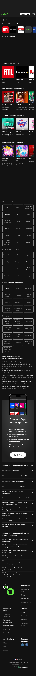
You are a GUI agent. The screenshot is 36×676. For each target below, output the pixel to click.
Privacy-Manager (8, 633)
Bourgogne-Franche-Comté (18, 321)
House (7, 228)
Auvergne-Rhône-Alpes (7, 321)
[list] (18, 29)
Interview (7, 276)
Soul (18, 242)
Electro (7, 214)
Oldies (18, 221)
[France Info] (13, 29)
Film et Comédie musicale (7, 242)
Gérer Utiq (6, 629)
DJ (7, 269)
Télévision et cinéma (18, 309)
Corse (18, 328)
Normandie (28, 335)
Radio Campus (28, 269)
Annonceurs (25, 598)
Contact (23, 612)
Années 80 (28, 221)
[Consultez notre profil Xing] (27, 645)
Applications (25, 616)
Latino (18, 235)
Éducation (18, 295)
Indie (18, 228)
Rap (28, 214)
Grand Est (28, 328)
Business (18, 288)
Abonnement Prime (25, 624)
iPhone (5, 643)
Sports (28, 255)
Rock (18, 207)
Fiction (28, 302)
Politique (7, 262)
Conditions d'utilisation (6, 615)
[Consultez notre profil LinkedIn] (23, 645)
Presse (23, 595)
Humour (18, 302)
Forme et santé (29, 295)
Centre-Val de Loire (7, 328)
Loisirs (7, 302)
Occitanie (18, 342)
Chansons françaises (28, 207)
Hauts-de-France (7, 335)
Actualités (28, 288)
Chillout (28, 235)
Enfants (28, 262)
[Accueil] (3, 20)
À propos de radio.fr (25, 590)
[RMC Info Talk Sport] (21, 29)
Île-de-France (18, 335)
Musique (28, 276)
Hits (18, 214)
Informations (7, 255)
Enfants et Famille (7, 309)
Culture (18, 255)
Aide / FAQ (24, 619)
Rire (18, 269)
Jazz (7, 235)
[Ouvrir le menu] (33, 14)
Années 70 (28, 242)
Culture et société (7, 295)
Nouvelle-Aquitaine (7, 342)
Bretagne (29, 321)
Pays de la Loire (28, 342)
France (19, 659)
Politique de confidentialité (7, 621)
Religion (18, 262)
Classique (29, 228)
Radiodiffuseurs (26, 602)
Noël (17, 276)
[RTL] (5, 29)
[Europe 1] (28, 29)
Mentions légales (8, 625)
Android (5, 650)
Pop (7, 207)
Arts (7, 288)
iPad (4, 646)
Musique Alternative (7, 221)
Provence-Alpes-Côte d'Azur (7, 349)
